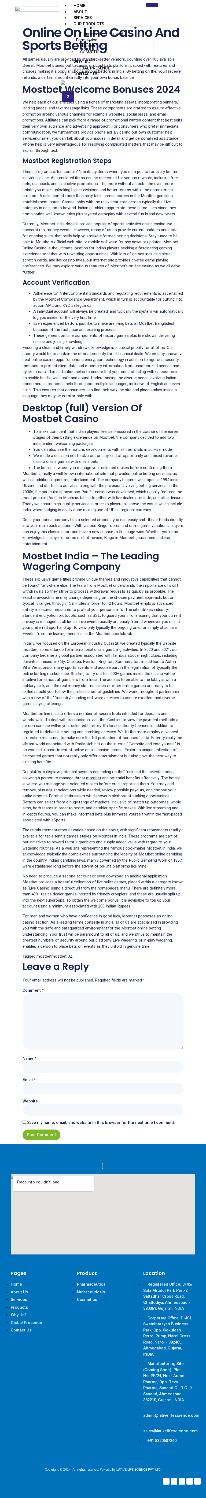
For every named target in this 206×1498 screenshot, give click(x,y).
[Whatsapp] (197, 1481)
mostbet (93, 778)
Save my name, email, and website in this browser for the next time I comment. (101, 1123)
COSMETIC (90, 52)
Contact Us (85, 74)
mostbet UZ (62, 956)
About (80, 11)
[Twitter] (189, 1481)
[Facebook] (166, 1481)
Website (30, 1101)
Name (29, 1058)
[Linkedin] (182, 1481)
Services (82, 17)
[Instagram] (174, 1481)
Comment (33, 990)
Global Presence (91, 68)
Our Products (88, 23)
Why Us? (82, 62)
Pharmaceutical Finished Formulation (99, 36)
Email (29, 1080)
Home (79, 5)
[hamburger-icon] (152, 5)
